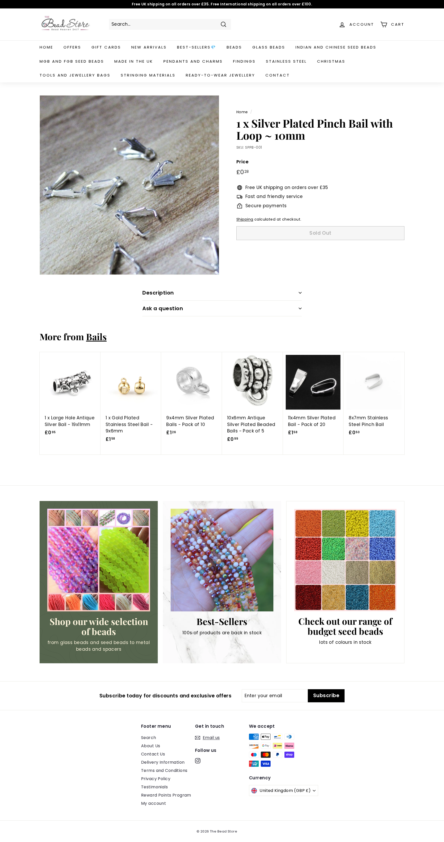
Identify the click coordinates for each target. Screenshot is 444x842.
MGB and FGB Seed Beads (72, 61)
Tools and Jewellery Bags (75, 75)
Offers (72, 47)
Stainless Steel (286, 61)
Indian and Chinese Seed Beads (335, 47)
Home (46, 47)
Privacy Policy (155, 779)
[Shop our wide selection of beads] (98, 560)
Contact (277, 75)
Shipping (244, 219)
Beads (234, 47)
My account (153, 803)
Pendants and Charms (193, 61)
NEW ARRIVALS (149, 47)
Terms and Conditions (164, 770)
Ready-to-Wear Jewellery (220, 75)
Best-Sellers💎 (196, 47)
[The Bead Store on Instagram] (197, 761)
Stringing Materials (148, 75)
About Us (150, 746)
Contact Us (153, 754)
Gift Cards (106, 47)
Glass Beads (268, 47)
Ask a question (162, 308)
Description (158, 292)
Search (148, 738)
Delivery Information (163, 762)
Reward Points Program (166, 795)
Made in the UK (133, 61)
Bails (96, 336)
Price (242, 162)
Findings (244, 61)
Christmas (331, 61)
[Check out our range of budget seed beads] (345, 560)
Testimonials (154, 787)
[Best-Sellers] (222, 560)
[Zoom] (129, 185)
